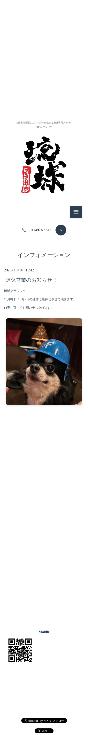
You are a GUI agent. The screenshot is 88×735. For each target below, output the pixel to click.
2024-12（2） (44, 284)
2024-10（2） (44, 295)
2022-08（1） (44, 394)
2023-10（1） (44, 361)
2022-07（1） (44, 405)
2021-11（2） (44, 460)
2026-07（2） (44, 43)
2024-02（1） (44, 328)
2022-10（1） (44, 383)
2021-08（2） (44, 493)
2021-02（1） (44, 548)
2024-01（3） (44, 339)
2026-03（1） (44, 76)
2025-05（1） (44, 273)
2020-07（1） (44, 592)
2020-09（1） (44, 570)
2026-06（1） (44, 54)
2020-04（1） (44, 614)
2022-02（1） (44, 438)
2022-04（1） (44, 416)
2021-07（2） (44, 504)
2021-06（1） (44, 515)
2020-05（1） (44, 603)
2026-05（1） (44, 65)
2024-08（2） (44, 306)
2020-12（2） (44, 559)
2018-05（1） (44, 647)
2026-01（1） (44, 98)
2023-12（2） (44, 350)
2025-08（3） (44, 251)
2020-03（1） (44, 625)
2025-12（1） (44, 109)
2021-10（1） (44, 471)
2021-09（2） (44, 482)
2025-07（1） (44, 262)
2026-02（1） (44, 87)
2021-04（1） (44, 537)
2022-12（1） (44, 372)
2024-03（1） (44, 317)
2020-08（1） (44, 581)
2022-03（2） (44, 427)
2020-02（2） (44, 636)
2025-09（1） (44, 240)
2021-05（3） (44, 526)
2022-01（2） (44, 449)
